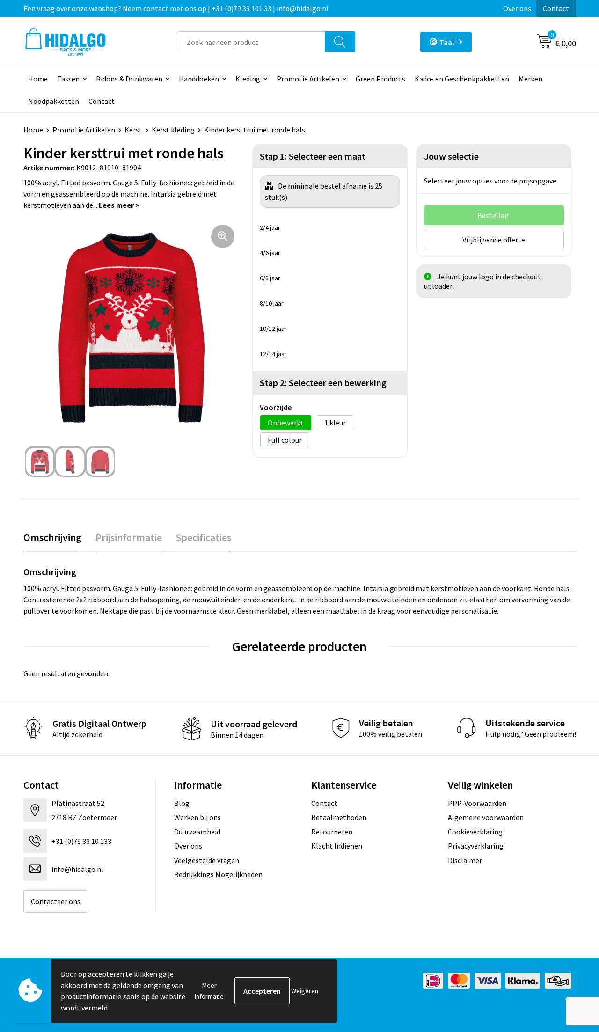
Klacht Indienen (336, 845)
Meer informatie (209, 991)
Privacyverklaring (476, 845)
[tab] (52, 537)
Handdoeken (199, 78)
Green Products (380, 78)
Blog (182, 803)
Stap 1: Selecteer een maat (312, 156)
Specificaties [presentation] (203, 537)
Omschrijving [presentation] (52, 537)
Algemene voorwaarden (486, 817)
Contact (556, 8)
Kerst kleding (173, 129)
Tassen (68, 78)
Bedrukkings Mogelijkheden (218, 874)
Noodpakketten (53, 101)
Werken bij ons (197, 817)
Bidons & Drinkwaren (129, 78)
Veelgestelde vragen (206, 860)
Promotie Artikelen (308, 78)
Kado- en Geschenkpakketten (462, 78)
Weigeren (304, 991)
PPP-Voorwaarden (477, 803)
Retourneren (331, 831)
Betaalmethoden (338, 817)
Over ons (517, 8)
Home (38, 78)
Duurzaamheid (197, 831)
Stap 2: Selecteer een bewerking (323, 382)
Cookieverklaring (475, 831)
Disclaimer (465, 860)
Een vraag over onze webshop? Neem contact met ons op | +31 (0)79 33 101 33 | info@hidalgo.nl (176, 8)
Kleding (247, 78)
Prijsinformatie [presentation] (128, 537)
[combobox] (251, 41)
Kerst (133, 129)
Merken (530, 78)
